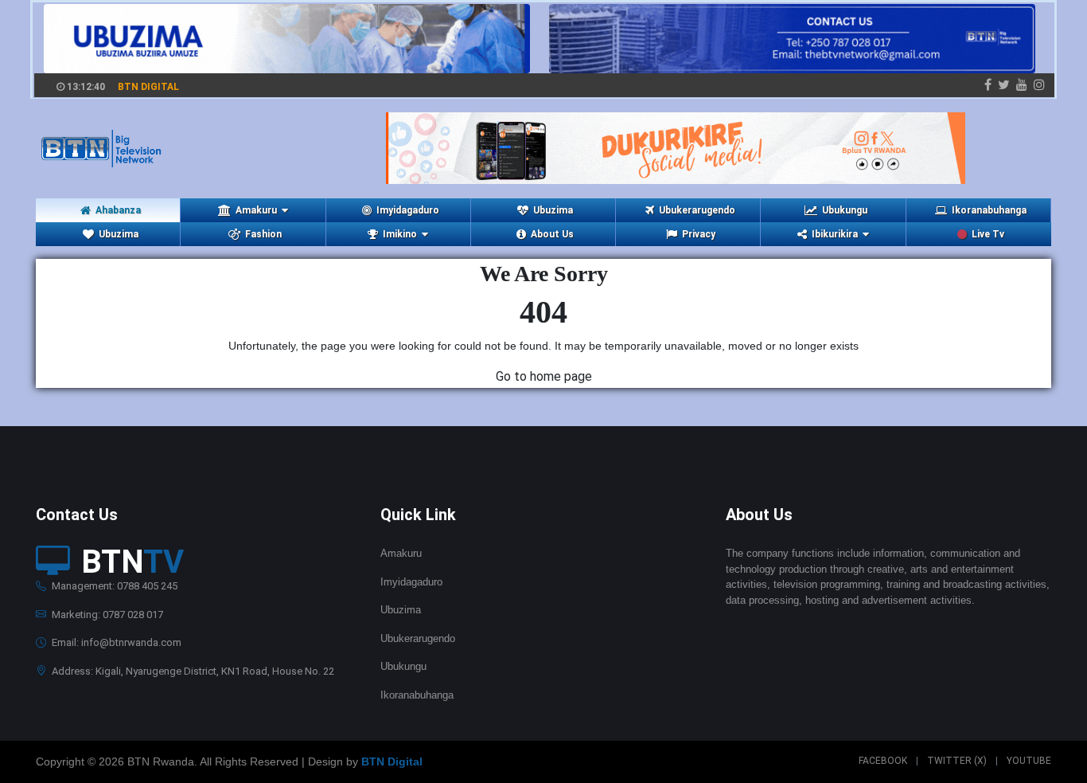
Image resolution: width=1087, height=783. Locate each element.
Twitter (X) (957, 760)
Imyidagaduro (407, 210)
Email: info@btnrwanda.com (115, 642)
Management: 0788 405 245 (113, 586)
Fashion (263, 234)
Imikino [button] (400, 234)
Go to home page (544, 376)
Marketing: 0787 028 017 (106, 615)
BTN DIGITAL (148, 86)
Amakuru (401, 553)
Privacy (698, 234)
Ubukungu (844, 210)
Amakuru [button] (256, 210)
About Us (552, 234)
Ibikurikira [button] (835, 234)
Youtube (1029, 760)
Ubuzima (553, 210)
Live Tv (988, 234)
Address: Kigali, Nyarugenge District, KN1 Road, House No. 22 (191, 671)
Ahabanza (118, 210)
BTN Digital (392, 761)
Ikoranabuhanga (989, 210)
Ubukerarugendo (697, 210)
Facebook (883, 760)
